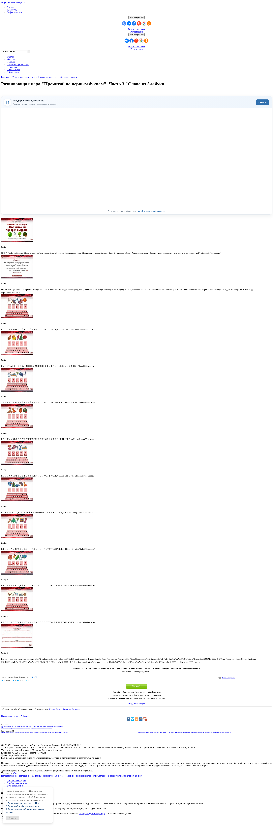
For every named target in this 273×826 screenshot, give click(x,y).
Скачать (262, 102)
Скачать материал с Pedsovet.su (16, 716)
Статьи (10, 7)
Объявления (13, 72)
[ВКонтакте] (128, 719)
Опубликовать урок (16, 780)
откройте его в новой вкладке (151, 211)
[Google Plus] (145, 719)
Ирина (52, 709)
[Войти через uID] (124, 23)
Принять (12, 818)
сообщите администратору (92, 813)
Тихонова (76, 709)
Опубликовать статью (17, 783)
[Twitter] (132, 719)
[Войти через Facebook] (134, 23)
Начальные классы (47, 77)
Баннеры (59, 776)
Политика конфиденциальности (80, 776)
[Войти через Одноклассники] (149, 23)
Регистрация (136, 32)
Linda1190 (33, 677)
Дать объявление (15, 786)
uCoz (15, 773)
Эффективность (14, 12)
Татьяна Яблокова (63, 709)
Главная (5, 77)
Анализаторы (13, 69)
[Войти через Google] (143, 23)
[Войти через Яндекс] (139, 23)
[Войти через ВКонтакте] (129, 23)
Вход (130, 703)
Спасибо (136, 686)
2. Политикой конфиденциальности (22, 806)
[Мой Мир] (140, 719)
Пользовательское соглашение (15, 776)
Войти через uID (136, 17)
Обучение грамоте (68, 77)
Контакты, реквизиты (42, 776)
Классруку (12, 10)
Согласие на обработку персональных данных (119, 776)
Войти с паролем (136, 29)
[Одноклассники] (136, 719)
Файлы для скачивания (23, 77)
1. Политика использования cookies (22, 803)
